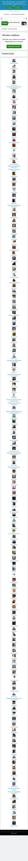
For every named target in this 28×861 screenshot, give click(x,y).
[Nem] (26, 5)
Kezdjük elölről (14, 46)
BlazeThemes (14, 833)
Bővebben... (18, 7)
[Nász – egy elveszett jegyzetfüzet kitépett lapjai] (21, 24)
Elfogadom (9, 7)
